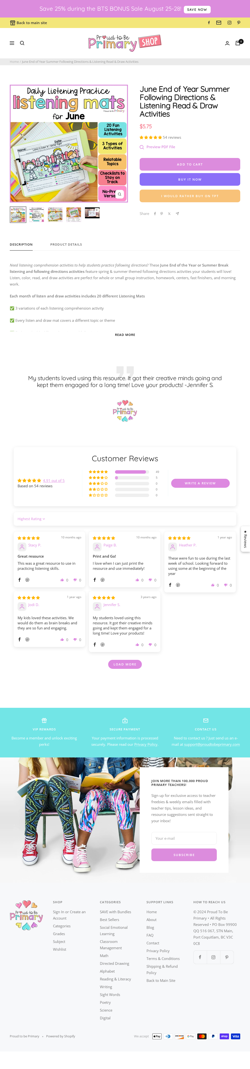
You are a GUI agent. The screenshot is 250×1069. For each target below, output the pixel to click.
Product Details (66, 244)
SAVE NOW (197, 9)
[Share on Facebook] (155, 213)
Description (21, 244)
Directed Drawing (114, 963)
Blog (150, 927)
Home (14, 61)
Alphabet (107, 971)
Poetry (105, 1002)
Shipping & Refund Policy (162, 969)
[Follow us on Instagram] (213, 957)
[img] (29, 537)
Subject (59, 941)
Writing (106, 986)
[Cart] (237, 43)
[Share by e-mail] (177, 213)
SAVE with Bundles (115, 911)
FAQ (150, 935)
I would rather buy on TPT (190, 196)
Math (104, 955)
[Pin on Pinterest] (161, 213)
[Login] (227, 43)
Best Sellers (109, 919)
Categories (62, 925)
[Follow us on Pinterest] (227, 957)
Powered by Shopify (60, 1036)
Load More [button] (125, 664)
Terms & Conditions (163, 958)
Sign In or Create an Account (69, 915)
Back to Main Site (160, 980)
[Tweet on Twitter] (169, 213)
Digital (105, 1017)
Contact (152, 942)
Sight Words (110, 994)
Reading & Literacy (115, 979)
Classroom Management (111, 944)
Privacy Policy (145, 744)
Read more (125, 334)
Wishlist (59, 949)
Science (106, 1010)
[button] (151, 137)
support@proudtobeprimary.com (212, 744)
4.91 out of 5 (54, 480)
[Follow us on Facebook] (200, 957)
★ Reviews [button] (245, 539)
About (151, 919)
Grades (59, 933)
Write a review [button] (200, 483)
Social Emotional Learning (114, 930)
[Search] (22, 43)
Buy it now (190, 179)
